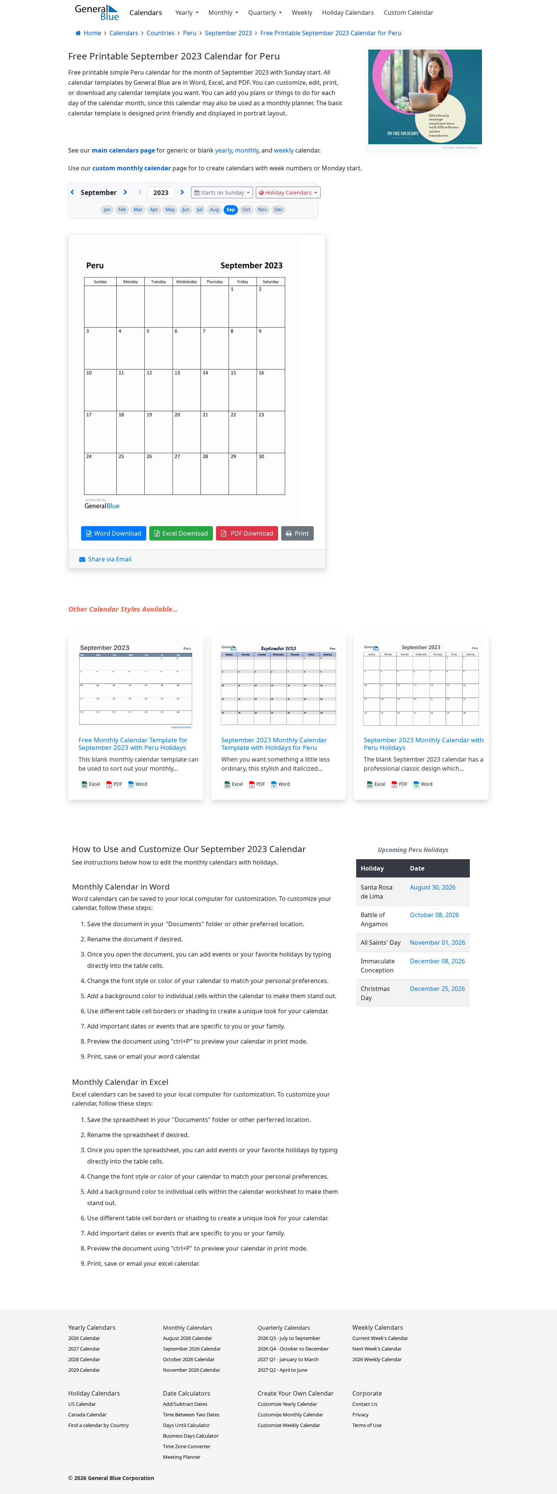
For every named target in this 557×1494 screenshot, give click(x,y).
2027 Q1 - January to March (288, 1359)
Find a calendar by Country (98, 1425)
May (170, 209)
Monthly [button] (221, 12)
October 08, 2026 (434, 915)
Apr (154, 209)
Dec (278, 209)
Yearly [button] (184, 12)
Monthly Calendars (187, 1327)
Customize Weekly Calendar (289, 1425)
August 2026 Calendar (187, 1338)
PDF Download (249, 533)
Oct (246, 209)
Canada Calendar (87, 1414)
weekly (284, 150)
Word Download (116, 533)
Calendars (146, 12)
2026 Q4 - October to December (293, 1348)
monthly (246, 150)
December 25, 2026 (437, 989)
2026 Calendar (84, 1338)
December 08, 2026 (437, 961)
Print (300, 533)
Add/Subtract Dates (185, 1404)
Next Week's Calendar (377, 1348)
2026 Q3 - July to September (289, 1338)
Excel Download (184, 533)
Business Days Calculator (191, 1435)
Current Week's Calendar (380, 1338)
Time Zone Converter (186, 1446)
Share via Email (108, 559)
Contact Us (364, 1404)
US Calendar (82, 1404)
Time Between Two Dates (191, 1414)
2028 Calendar (84, 1359)
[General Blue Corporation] (97, 12)
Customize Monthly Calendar (290, 1414)
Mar (138, 209)
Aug (214, 209)
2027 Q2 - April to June (282, 1369)
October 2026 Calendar (188, 1359)
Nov (262, 209)
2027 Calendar (84, 1348)
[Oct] (125, 193)
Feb (122, 209)
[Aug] (72, 193)
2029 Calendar (84, 1369)
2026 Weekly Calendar (377, 1359)
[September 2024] (182, 193)
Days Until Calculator (186, 1425)
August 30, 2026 (432, 887)
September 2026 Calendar (192, 1348)
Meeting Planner (181, 1456)
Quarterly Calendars (284, 1327)
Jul (199, 209)
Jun (185, 209)
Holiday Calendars (348, 12)
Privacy (360, 1414)
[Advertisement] (422, 199)
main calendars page (123, 150)
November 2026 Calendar (191, 1369)
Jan (107, 209)
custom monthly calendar (131, 168)
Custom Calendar (408, 12)
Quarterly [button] (262, 12)
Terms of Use (367, 1425)
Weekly (302, 12)
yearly (223, 150)
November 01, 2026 (437, 942)
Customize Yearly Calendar (287, 1404)
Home (91, 33)
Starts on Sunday (222, 192)
